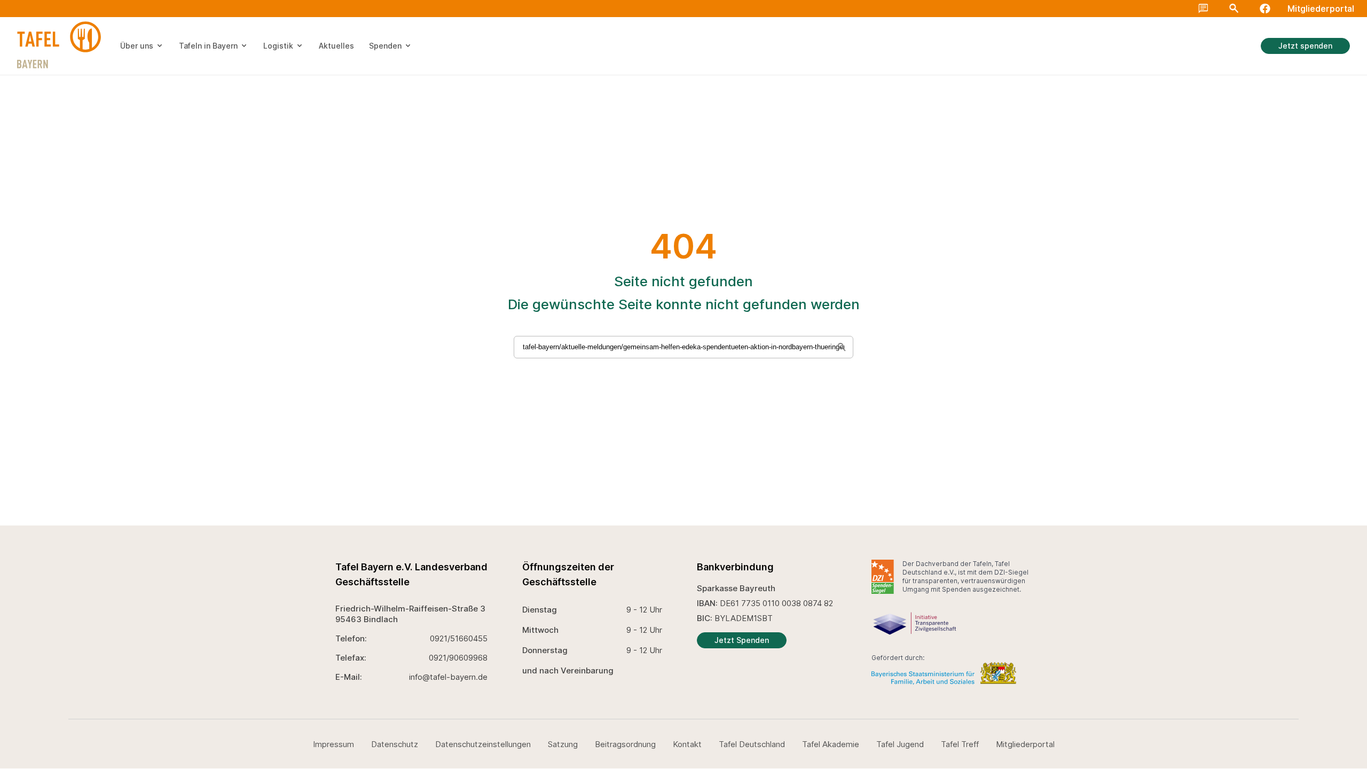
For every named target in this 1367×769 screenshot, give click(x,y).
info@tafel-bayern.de (448, 677)
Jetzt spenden (1305, 45)
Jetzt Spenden (741, 640)
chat (1203, 8)
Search (1234, 8)
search (1352, 17)
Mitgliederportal (1320, 8)
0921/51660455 (459, 638)
